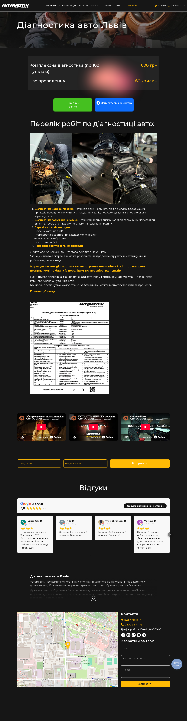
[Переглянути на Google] (23, 522)
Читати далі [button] (27, 547)
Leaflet (114, 686)
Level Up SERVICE (89, 6)
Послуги (50, 6)
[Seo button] (93, 598)
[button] (17, 534)
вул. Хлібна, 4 (132, 619)
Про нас (107, 6)
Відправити (140, 463)
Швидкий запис (73, 105)
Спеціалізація (67, 6)
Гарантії (119, 6)
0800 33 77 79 (178, 6)
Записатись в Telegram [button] (116, 103)
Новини (132, 6)
